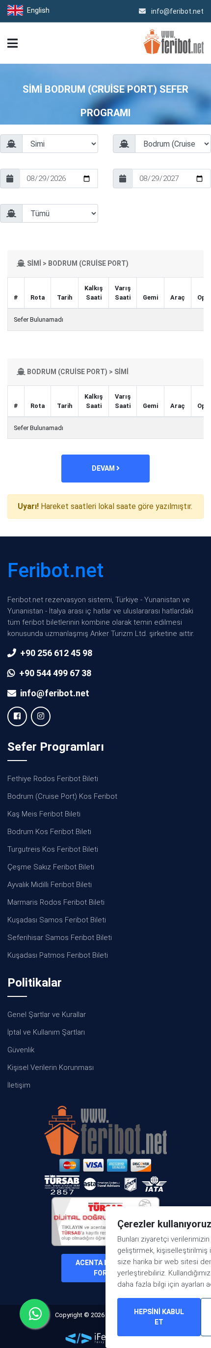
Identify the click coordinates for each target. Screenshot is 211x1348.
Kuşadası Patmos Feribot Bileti (57, 955)
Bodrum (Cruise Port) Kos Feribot (62, 796)
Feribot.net (55, 570)
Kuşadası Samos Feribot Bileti (56, 920)
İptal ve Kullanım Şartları (46, 1032)
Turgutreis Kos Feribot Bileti (52, 849)
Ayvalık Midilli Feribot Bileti (49, 884)
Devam (104, 468)
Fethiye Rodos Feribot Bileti (52, 778)
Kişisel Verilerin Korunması (50, 1067)
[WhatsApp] (34, 1313)
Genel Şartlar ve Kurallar (46, 1014)
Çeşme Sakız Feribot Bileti (50, 867)
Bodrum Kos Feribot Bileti (49, 831)
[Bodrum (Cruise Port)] (162, 147)
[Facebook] (17, 716)
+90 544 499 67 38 (55, 673)
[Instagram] (41, 716)
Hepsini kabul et (159, 1317)
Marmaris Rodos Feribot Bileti (56, 902)
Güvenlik (20, 1049)
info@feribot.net (177, 11)
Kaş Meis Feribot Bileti (43, 814)
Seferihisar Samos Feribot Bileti (59, 937)
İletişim (18, 1085)
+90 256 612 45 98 (56, 653)
